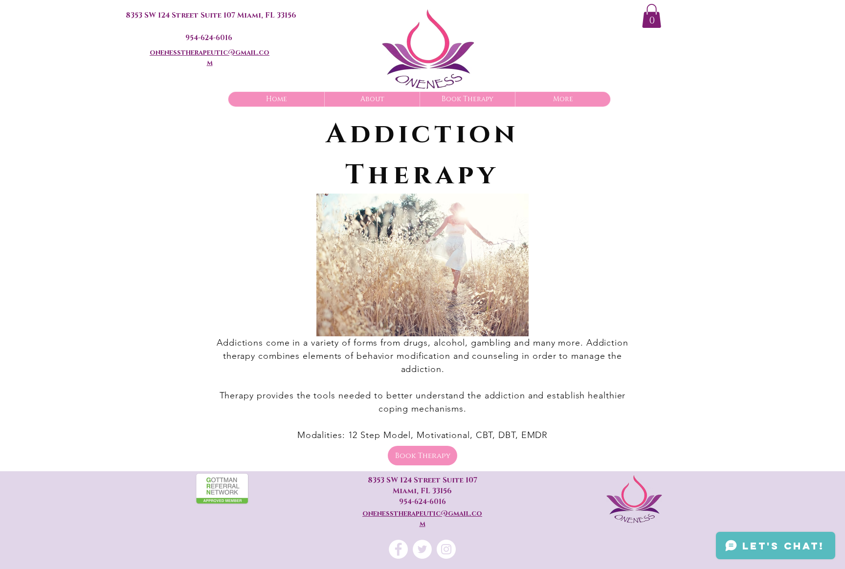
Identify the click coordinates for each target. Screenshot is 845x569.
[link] (652, 16)
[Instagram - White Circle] (446, 549)
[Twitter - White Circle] (422, 549)
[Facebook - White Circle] (398, 549)
